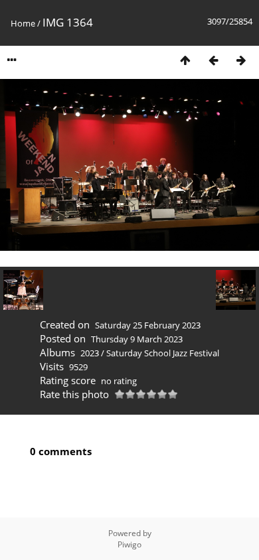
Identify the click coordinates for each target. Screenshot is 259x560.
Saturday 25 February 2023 (148, 325)
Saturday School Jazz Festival (162, 353)
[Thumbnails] (185, 60)
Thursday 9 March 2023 (137, 339)
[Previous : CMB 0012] (213, 60)
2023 (89, 353)
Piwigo (129, 544)
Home (23, 23)
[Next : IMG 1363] (241, 60)
